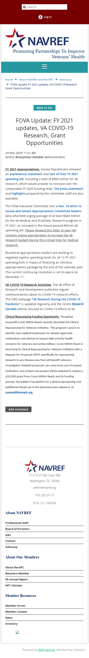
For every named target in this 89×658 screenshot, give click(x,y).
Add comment (18, 409)
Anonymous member (30, 157)
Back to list (44, 108)
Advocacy (65, 79)
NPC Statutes (13, 585)
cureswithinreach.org (18, 392)
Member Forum (15, 605)
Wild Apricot (46, 650)
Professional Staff (16, 523)
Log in (48, 17)
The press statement (68, 189)
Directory (11, 624)
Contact (10, 541)
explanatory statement (26, 174)
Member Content (16, 611)
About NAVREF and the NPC (36, 79)
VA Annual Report (16, 579)
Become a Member (17, 573)
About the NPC (14, 567)
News (8, 618)
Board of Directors (17, 529)
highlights (19, 193)
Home (9, 79)
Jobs (8, 535)
